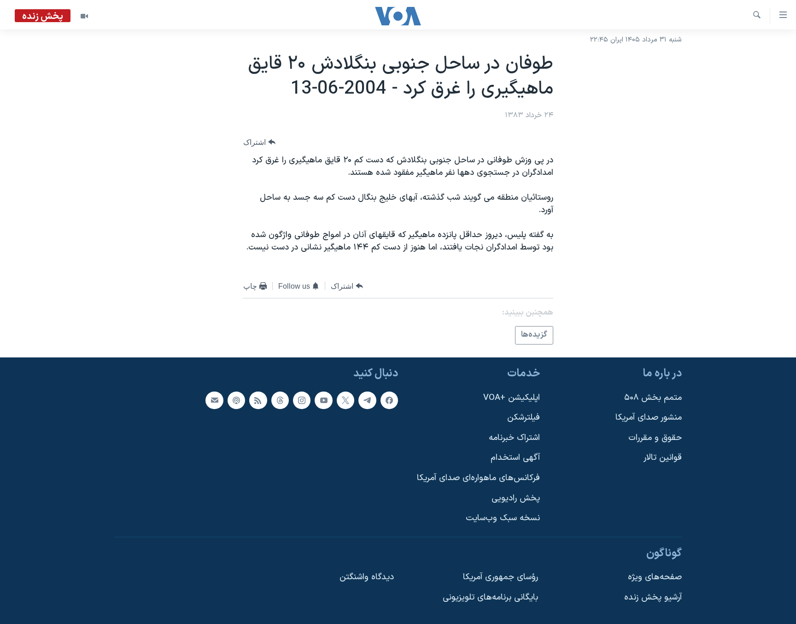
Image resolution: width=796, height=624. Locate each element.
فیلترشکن (523, 417)
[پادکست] (236, 400)
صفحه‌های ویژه (655, 577)
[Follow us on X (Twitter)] (345, 400)
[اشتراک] (214, 400)
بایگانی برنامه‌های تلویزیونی (490, 597)
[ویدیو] (84, 16)
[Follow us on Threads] (280, 400)
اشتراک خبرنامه (514, 437)
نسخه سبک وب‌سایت (503, 518)
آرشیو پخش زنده (653, 597)
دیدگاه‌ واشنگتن (366, 577)
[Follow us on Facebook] (389, 400)
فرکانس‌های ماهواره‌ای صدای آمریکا (478, 478)
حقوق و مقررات (655, 437)
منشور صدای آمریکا (648, 417)
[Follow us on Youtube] (323, 400)
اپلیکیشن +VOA (511, 397)
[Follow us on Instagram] (301, 400)
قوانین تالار (663, 458)
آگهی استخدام (515, 458)
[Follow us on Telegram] (367, 400)
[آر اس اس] (258, 400)
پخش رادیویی (516, 498)
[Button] (259, 142)
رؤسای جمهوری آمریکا (500, 577)
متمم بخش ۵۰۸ (653, 397)
